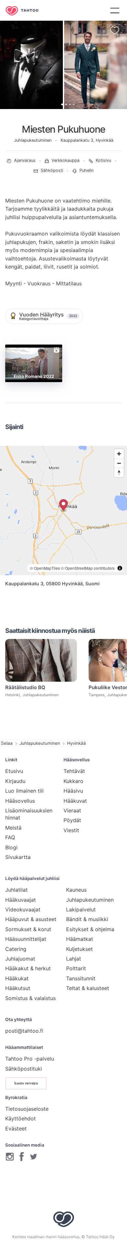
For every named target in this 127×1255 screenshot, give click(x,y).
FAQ (10, 837)
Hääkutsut (17, 988)
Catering (15, 949)
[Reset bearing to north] (119, 472)
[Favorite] (114, 30)
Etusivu (14, 771)
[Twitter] (33, 1156)
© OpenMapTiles (45, 568)
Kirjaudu (15, 781)
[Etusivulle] (27, 10)
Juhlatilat (16, 889)
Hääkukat (17, 978)
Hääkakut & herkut (28, 968)
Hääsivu (73, 790)
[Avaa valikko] (114, 10)
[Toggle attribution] (120, 568)
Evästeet (16, 1128)
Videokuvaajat (22, 909)
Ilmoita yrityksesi (25, 1083)
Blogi (11, 847)
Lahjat (73, 958)
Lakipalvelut (81, 909)
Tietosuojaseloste (27, 1109)
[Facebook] (22, 1156)
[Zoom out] (119, 463)
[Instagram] (9, 1156)
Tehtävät (74, 771)
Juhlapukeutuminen (40, 743)
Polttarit (76, 968)
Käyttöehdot (20, 1118)
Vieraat (72, 810)
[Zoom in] (119, 453)
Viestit (71, 830)
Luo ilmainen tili (24, 790)
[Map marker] (63, 505)
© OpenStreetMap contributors (88, 568)
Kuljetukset (79, 949)
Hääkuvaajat (20, 900)
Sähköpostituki (23, 1068)
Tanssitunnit (80, 978)
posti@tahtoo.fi (24, 1031)
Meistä (13, 827)
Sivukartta (18, 857)
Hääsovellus (20, 801)
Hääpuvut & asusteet (30, 919)
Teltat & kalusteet (87, 988)
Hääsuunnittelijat (25, 939)
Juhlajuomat (20, 958)
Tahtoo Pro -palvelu (29, 1058)
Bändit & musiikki (87, 919)
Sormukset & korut (28, 929)
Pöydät (72, 820)
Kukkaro (73, 781)
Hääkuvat (75, 801)
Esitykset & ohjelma (90, 929)
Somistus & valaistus (30, 998)
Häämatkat (79, 939)
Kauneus (76, 889)
